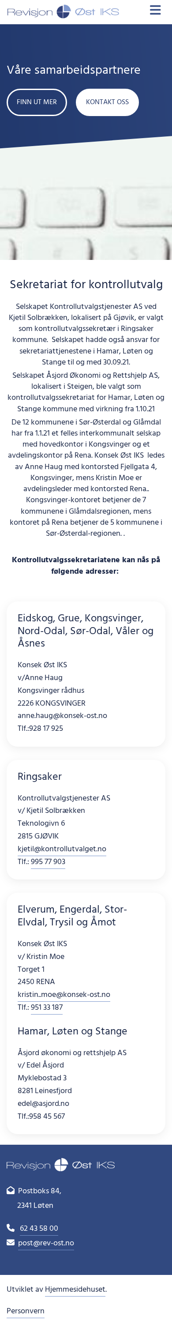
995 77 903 (48, 862)
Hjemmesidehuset (75, 1289)
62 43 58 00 (39, 1228)
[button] (37, 102)
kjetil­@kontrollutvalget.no (62, 849)
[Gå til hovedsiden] (63, 11)
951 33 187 (47, 1007)
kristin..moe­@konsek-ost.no (64, 995)
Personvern (26, 1311)
